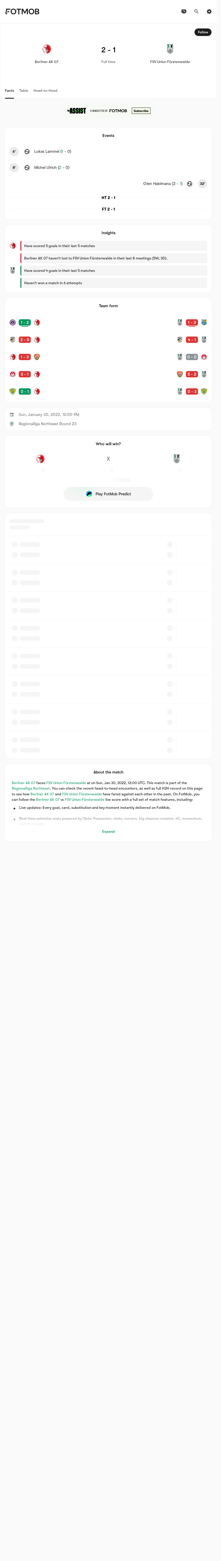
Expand (108, 831)
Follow (203, 32)
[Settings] (209, 11)
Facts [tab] (9, 90)
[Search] (196, 11)
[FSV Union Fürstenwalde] (176, 462)
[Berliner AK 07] (40, 462)
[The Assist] (108, 111)
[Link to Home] (22, 11)
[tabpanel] (108, 432)
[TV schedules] (184, 11)
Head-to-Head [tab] (45, 90)
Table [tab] (23, 90)
